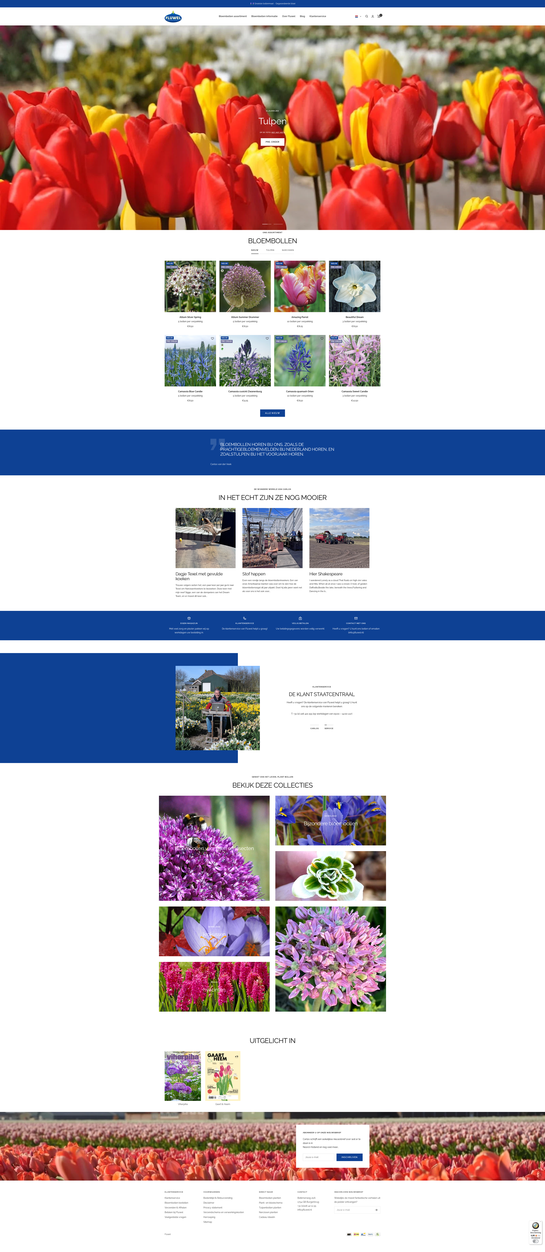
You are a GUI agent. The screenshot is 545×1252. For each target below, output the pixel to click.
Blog (302, 16)
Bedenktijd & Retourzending (217, 1198)
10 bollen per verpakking (300, 321)
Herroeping (209, 1217)
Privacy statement (212, 1207)
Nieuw (254, 250)
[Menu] (540, 1222)
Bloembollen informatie (264, 16)
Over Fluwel (288, 16)
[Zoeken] (366, 16)
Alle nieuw (272, 413)
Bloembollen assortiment (233, 16)
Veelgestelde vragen (175, 1217)
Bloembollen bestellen (176, 1202)
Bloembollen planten (270, 1198)
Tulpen (270, 250)
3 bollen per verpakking (354, 321)
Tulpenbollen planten (270, 1207)
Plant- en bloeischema (270, 1202)
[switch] (535, 1241)
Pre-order (272, 142)
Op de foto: (272, 132)
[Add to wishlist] (212, 264)
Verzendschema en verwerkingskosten (223, 1212)
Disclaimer (208, 1202)
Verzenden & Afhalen (175, 1207)
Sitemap (207, 1222)
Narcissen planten (268, 1212)
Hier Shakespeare (326, 573)
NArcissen (288, 250)
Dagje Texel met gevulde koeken (199, 576)
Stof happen (253, 573)
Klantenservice (318, 16)
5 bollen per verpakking (190, 321)
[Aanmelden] (376, 1210)
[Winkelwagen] (378, 16)
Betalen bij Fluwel (174, 1212)
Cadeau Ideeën (267, 1217)
